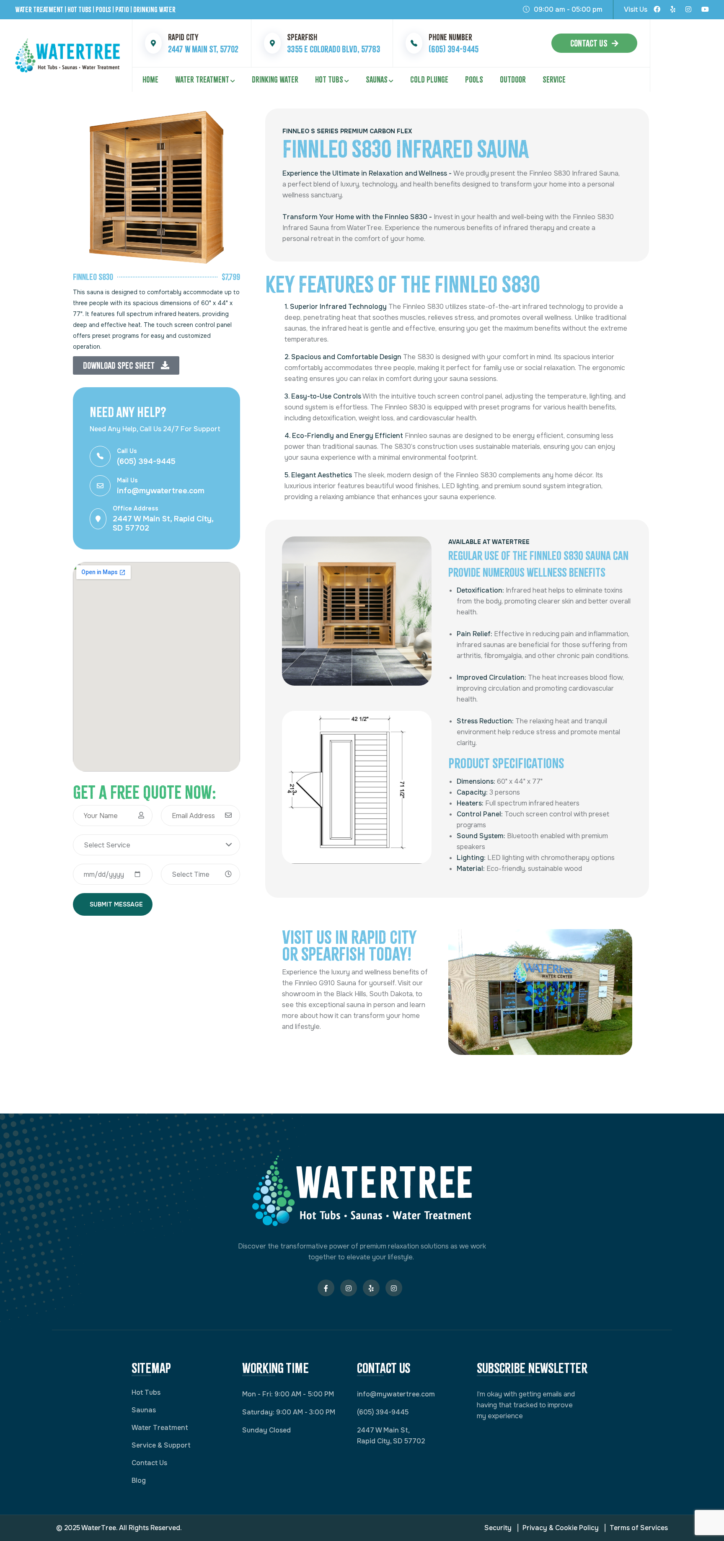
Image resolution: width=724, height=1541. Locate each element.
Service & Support (161, 1445)
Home (150, 80)
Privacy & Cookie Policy (560, 1527)
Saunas (377, 80)
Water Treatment (202, 80)
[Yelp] (672, 9)
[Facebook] (657, 9)
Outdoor (513, 80)
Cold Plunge (429, 80)
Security (498, 1527)
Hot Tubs (329, 80)
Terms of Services (639, 1527)
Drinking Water (275, 80)
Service (554, 80)
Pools (474, 80)
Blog (139, 1480)
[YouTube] (705, 9)
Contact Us (589, 43)
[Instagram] (688, 9)
